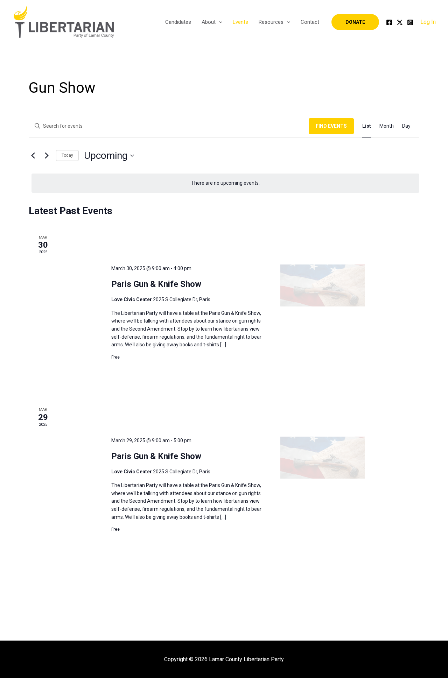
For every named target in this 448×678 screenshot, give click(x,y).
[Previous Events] (33, 155)
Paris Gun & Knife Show (156, 284)
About (209, 22)
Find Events (331, 126)
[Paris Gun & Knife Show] (322, 285)
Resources (271, 22)
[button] (219, 22)
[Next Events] (46, 155)
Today (67, 155)
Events (240, 22)
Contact (310, 22)
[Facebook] (389, 22)
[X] (400, 22)
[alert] (225, 183)
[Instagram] (410, 22)
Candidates (178, 22)
